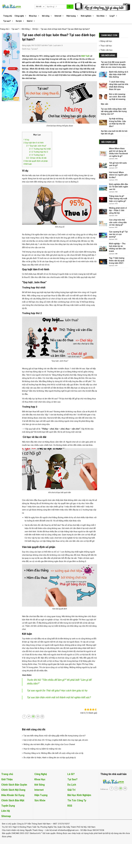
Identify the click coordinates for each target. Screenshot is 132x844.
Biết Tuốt (85, 56)
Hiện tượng (71, 16)
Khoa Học (39, 779)
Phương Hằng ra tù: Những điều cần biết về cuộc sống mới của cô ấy (53, 753)
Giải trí (29, 21)
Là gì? (112, 16)
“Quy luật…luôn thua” (36, 146)
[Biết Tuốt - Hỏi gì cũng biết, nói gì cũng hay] (16, 6)
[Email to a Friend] (33, 717)
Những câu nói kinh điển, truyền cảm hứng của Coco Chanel (49, 744)
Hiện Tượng (40, 795)
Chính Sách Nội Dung (13, 789)
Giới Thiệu (7, 779)
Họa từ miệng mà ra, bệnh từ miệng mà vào (42, 749)
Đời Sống (39, 784)
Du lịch (19, 21)
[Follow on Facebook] (111, 788)
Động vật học (106, 41)
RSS (69, 805)
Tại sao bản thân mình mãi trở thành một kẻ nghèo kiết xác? (59, 697)
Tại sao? (7, 21)
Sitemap (6, 816)
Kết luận (27, 164)
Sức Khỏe (39, 800)
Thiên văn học (106, 50)
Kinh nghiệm (86, 16)
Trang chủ (7, 16)
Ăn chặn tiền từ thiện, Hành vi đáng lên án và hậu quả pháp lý (49, 757)
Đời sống (45, 16)
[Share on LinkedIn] (42, 717)
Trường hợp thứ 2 (38, 152)
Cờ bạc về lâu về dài (36, 158)
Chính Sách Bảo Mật (12, 800)
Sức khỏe (100, 16)
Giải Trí (71, 789)
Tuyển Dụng (8, 805)
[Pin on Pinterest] (38, 717)
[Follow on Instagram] (116, 788)
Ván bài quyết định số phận (35, 161)
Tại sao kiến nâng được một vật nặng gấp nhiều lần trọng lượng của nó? (54, 735)
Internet (58, 16)
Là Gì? (71, 774)
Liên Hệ (5, 810)
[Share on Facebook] (24, 717)
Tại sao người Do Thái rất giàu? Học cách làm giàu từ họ (57, 690)
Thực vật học (106, 46)
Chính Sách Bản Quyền (14, 784)
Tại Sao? (72, 779)
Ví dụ (26, 140)
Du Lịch (71, 784)
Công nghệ (19, 16)
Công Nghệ (40, 774)
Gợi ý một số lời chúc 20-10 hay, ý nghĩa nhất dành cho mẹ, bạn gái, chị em (55, 740)
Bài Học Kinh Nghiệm (79, 795)
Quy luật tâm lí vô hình (33, 143)
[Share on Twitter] (29, 717)
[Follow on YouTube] (125, 788)
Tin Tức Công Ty (76, 800)
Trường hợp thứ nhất (40, 149)
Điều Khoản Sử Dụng (12, 795)
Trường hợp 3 (37, 155)
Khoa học (33, 16)
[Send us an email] (120, 788)
